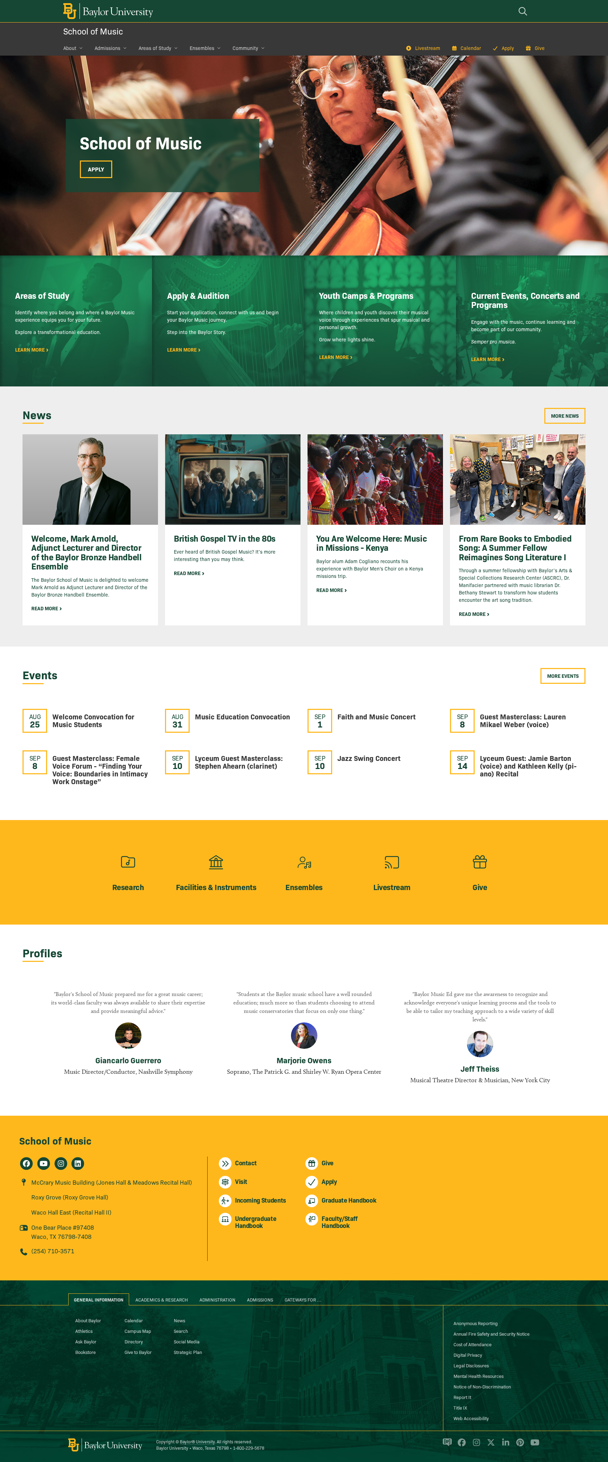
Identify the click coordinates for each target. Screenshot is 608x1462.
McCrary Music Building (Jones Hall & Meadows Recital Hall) (111, 1182)
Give (540, 47)
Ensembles (202, 47)
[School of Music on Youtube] (44, 1164)
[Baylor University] (107, 11)
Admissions (107, 47)
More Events (563, 675)
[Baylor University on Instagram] (475, 1445)
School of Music (93, 31)
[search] (524, 11)
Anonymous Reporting (476, 1323)
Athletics (84, 1331)
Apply (508, 47)
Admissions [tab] (260, 1299)
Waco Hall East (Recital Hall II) (71, 1212)
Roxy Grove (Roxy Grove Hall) (69, 1197)
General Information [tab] (99, 1299)
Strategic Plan (188, 1352)
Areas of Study (155, 47)
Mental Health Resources (479, 1376)
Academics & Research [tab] (161, 1299)
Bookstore (85, 1352)
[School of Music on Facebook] (26, 1164)
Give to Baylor (138, 1352)
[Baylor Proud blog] (446, 1445)
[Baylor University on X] (489, 1445)
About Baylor (88, 1320)
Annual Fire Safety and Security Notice (492, 1333)
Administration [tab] (217, 1299)
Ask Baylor (85, 1341)
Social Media (187, 1341)
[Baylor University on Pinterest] (519, 1445)
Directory (134, 1341)
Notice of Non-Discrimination (482, 1386)
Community (245, 47)
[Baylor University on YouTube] (533, 1445)
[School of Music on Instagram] (61, 1164)
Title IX (460, 1407)
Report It (462, 1397)
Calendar (471, 47)
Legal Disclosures (471, 1365)
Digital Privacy (468, 1354)
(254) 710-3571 (52, 1251)
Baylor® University (197, 1441)
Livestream (427, 47)
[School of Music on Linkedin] (78, 1164)
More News (565, 415)
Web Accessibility (471, 1418)
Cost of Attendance (473, 1344)
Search (181, 1331)
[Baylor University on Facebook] (460, 1445)
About (69, 47)
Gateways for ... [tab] (303, 1299)
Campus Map (138, 1331)
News (179, 1320)
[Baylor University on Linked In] (504, 1445)
